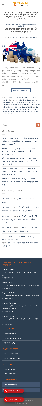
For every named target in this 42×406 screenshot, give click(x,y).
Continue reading (21, 90)
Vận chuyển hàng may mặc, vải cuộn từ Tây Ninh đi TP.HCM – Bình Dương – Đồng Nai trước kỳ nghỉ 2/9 (20, 151)
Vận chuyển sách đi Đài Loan (20, 200)
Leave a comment (34, 114)
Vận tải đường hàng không (12, 338)
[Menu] (3, 4)
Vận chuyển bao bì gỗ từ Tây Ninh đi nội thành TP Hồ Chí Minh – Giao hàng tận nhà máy (20, 182)
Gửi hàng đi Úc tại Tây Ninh (24, 107)
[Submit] (38, 125)
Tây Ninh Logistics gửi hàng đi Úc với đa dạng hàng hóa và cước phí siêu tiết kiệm (20, 111)
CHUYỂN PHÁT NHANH (13, 25)
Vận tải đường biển (10, 333)
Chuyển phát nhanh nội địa (12, 354)
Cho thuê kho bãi (9, 369)
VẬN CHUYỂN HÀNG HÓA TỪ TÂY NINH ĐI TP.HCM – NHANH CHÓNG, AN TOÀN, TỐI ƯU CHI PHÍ (20, 161)
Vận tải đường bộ (9, 343)
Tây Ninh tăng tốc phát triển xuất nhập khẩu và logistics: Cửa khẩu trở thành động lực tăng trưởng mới (20, 141)
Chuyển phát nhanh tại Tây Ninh (12, 104)
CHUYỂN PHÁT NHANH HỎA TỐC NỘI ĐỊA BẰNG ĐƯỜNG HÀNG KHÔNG (20, 219)
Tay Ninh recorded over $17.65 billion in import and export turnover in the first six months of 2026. (19, 171)
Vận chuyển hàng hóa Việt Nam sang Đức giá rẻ (20, 244)
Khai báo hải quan (10, 374)
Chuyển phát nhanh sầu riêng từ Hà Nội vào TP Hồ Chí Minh (20, 209)
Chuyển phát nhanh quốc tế (27, 25)
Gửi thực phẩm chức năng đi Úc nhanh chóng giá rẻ (21, 30)
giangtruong (32, 37)
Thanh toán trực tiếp (10, 385)
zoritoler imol (7, 198)
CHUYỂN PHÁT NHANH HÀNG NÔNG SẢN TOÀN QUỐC (20, 229)
